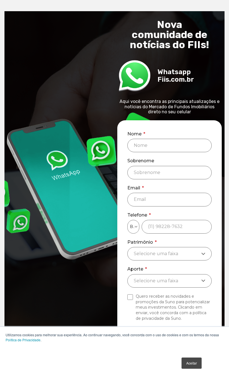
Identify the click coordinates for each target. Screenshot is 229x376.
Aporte (137, 269)
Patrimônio (142, 242)
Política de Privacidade (23, 339)
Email (135, 188)
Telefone (139, 215)
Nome (136, 134)
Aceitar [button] (191, 363)
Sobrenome (140, 160)
